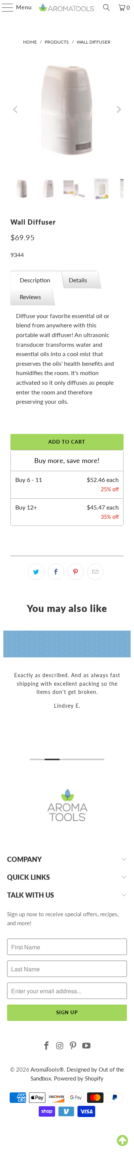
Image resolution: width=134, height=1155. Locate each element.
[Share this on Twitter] (36, 572)
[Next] (118, 109)
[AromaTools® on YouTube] (86, 1046)
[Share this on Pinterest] (75, 572)
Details (78, 279)
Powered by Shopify (78, 1078)
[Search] (106, 7)
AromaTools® (47, 1069)
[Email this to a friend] (95, 572)
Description (35, 279)
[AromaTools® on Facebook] (46, 1046)
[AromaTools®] (67, 7)
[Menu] (4, 7)
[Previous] (16, 109)
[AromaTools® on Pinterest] (73, 1046)
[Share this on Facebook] (56, 572)
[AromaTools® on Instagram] (60, 1046)
